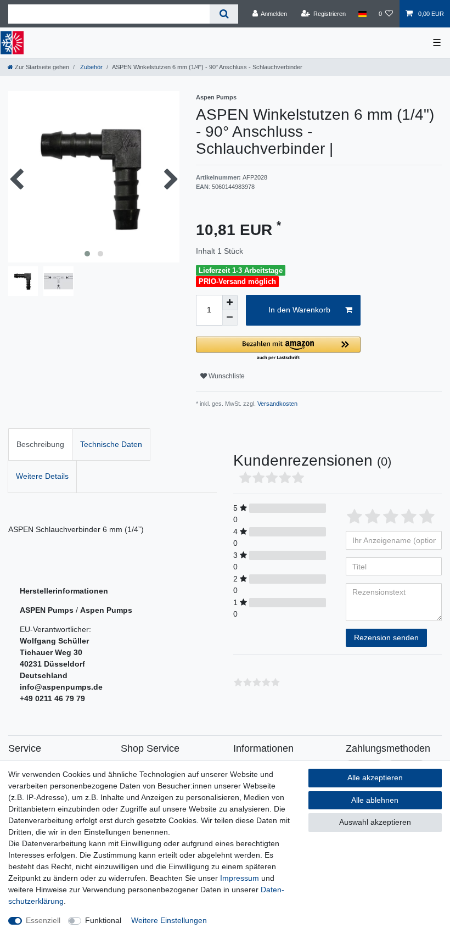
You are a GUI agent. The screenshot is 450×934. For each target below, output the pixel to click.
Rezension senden (386, 637)
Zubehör (90, 67)
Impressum (239, 878)
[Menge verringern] (230, 318)
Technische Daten (111, 444)
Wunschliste (226, 376)
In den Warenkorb (299, 309)
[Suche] (224, 14)
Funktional (103, 920)
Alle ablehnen (374, 800)
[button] (278, 349)
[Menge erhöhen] (230, 302)
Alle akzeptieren (375, 777)
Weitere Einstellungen (169, 920)
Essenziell (43, 920)
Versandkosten (276, 403)
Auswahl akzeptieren (375, 822)
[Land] (362, 13)
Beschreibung (40, 444)
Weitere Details (42, 476)
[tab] (40, 444)
